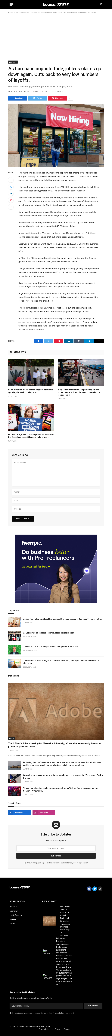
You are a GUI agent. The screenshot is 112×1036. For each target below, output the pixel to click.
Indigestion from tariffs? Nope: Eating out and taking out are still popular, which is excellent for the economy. (79, 392)
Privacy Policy (72, 863)
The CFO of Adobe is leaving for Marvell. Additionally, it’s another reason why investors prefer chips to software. (54, 745)
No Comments (58, 92)
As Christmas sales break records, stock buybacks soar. (48, 633)
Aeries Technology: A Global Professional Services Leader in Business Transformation (62, 619)
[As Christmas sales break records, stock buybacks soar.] (14, 636)
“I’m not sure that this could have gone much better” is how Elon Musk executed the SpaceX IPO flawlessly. (60, 789)
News (11, 738)
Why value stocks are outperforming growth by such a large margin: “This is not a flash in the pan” (63, 776)
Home (10, 13)
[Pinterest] (10, 200)
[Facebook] (10, 180)
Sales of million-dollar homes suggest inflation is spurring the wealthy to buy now (30, 391)
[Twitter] (10, 186)
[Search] (101, 4)
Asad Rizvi (45, 1026)
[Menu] (11, 4)
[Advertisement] (56, 37)
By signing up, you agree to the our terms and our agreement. (57, 863)
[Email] (10, 206)
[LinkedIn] (10, 193)
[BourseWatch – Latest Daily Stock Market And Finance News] (56, 4)
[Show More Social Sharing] (70, 98)
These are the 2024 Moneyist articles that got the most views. (51, 647)
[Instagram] (100, 888)
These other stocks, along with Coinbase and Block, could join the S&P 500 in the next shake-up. (61, 661)
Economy (13, 62)
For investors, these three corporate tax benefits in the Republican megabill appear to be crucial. (31, 435)
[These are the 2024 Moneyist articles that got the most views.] (14, 649)
